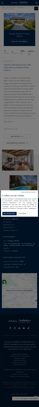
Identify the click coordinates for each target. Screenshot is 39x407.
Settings (22, 213)
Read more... (32, 208)
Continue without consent (28, 192)
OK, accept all (9, 213)
